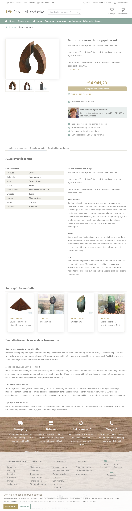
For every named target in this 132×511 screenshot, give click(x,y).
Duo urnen (49, 21)
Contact (98, 21)
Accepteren (10, 506)
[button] (78, 12)
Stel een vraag (13, 484)
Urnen (12, 21)
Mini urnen (37, 21)
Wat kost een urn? (61, 470)
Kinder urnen (36, 480)
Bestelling (11, 467)
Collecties (36, 461)
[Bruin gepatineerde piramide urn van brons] (20, 304)
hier (94, 501)
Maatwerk (61, 21)
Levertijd (57, 487)
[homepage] (5, 21)
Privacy (10, 480)
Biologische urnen (38, 484)
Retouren (11, 477)
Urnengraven (81, 474)
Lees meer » (73, 69)
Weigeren (24, 506)
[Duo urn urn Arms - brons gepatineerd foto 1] (32, 59)
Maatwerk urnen (60, 467)
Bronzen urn (45, 321)
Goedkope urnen (37, 474)
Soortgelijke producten (58, 148)
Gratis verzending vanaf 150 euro (21, 2)
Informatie (88, 21)
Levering (11, 474)
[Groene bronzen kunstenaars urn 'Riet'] (111, 304)
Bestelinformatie (37, 148)
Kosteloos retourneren (117, 463)
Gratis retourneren (46, 2)
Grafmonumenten (83, 467)
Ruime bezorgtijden (105, 463)
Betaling (11, 470)
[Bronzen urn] (51, 304)
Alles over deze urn (18, 148)
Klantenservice (123, 2)
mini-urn (96, 267)
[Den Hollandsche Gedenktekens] (24, 11)
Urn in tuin (57, 484)
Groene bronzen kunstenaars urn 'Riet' (110, 323)
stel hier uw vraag (88, 115)
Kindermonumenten (85, 470)
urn (97, 172)
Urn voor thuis (59, 480)
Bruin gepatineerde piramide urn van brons (20, 323)
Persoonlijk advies (111, 475)
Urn (47, 189)
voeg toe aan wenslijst (79, 93)
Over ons (81, 461)
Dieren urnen (24, 21)
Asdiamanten (74, 21)
